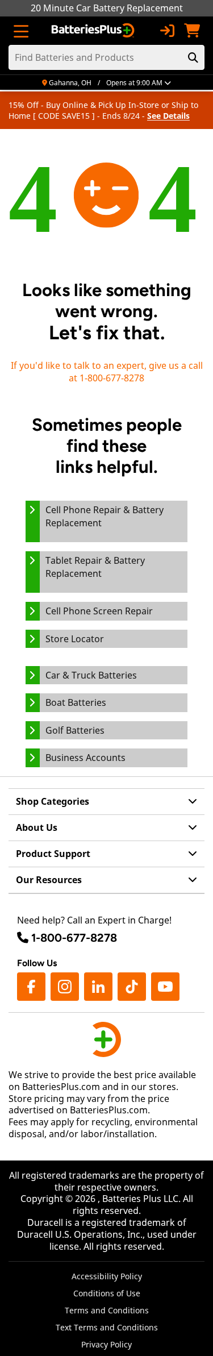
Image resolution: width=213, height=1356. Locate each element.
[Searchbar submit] (193, 57)
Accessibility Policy (107, 1276)
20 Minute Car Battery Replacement (107, 8)
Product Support (53, 853)
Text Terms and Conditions (107, 1327)
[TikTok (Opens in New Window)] (132, 986)
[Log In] (166, 30)
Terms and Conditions (107, 1310)
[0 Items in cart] (191, 30)
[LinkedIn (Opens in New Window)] (98, 986)
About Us (36, 827)
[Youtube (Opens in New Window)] (165, 986)
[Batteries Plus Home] (94, 30)
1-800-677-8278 (74, 938)
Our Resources (49, 880)
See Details (168, 115)
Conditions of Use (106, 1293)
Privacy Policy (106, 1344)
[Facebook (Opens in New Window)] (31, 986)
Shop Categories (52, 801)
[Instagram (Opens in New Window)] (65, 986)
